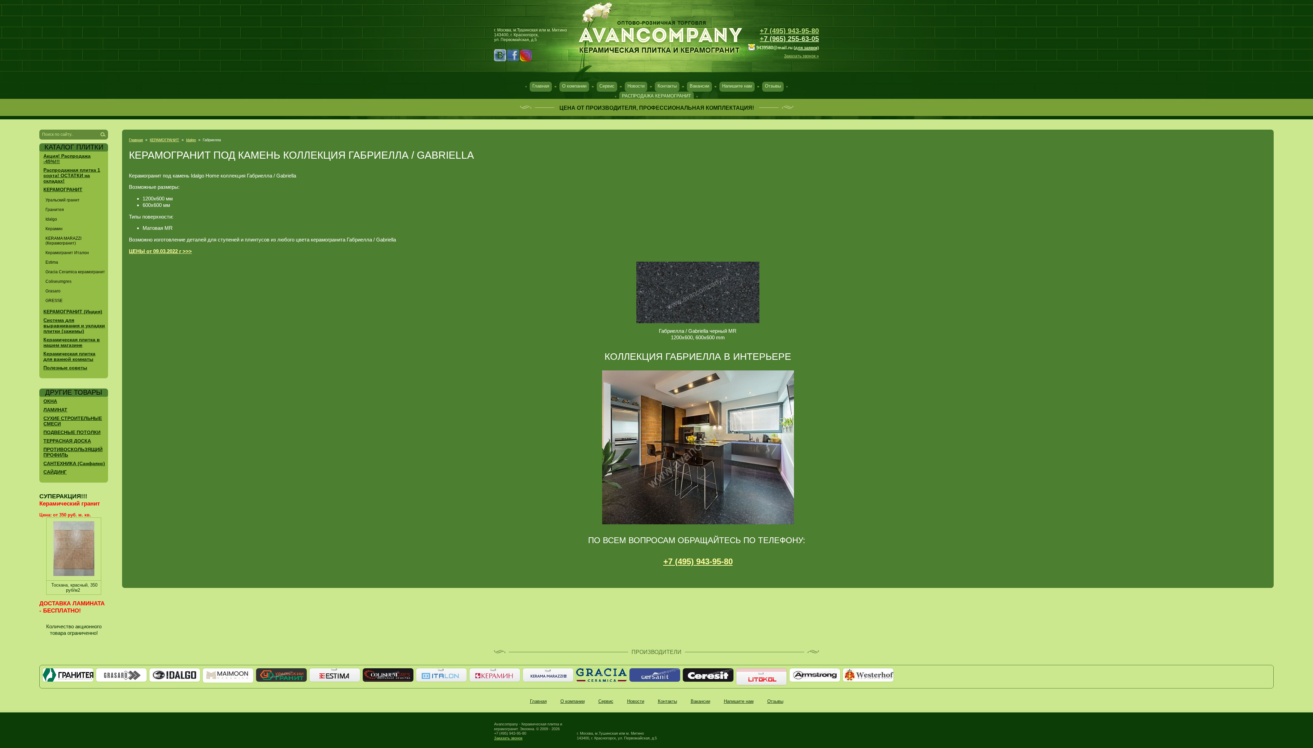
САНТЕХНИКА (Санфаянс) (74, 463)
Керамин (54, 228)
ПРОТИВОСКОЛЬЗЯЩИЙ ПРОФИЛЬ (73, 452)
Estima (51, 262)
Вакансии (699, 86)
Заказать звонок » (801, 56)
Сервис (606, 86)
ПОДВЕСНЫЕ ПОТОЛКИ (72, 432)
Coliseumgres (58, 281)
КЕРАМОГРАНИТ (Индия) (72, 311)
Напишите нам (737, 86)
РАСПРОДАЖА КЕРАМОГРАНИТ (656, 96)
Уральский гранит (62, 200)
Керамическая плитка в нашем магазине (71, 342)
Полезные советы (65, 367)
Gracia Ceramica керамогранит (75, 272)
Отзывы (773, 86)
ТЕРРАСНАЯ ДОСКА (67, 441)
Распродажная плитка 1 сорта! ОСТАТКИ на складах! (71, 175)
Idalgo (191, 140)
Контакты (667, 86)
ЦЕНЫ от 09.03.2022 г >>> (160, 251)
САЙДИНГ (55, 472)
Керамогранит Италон (67, 252)
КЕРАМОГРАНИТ (164, 140)
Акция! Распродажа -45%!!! (67, 158)
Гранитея (54, 209)
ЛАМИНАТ (55, 409)
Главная (540, 86)
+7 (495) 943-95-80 (789, 31)
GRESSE (54, 300)
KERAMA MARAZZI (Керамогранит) (63, 241)
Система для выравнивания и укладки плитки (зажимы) (74, 325)
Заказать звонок (508, 738)
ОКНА (50, 401)
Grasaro (53, 291)
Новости (636, 86)
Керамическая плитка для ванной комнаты (69, 356)
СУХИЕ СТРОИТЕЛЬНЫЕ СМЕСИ (72, 421)
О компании (574, 86)
